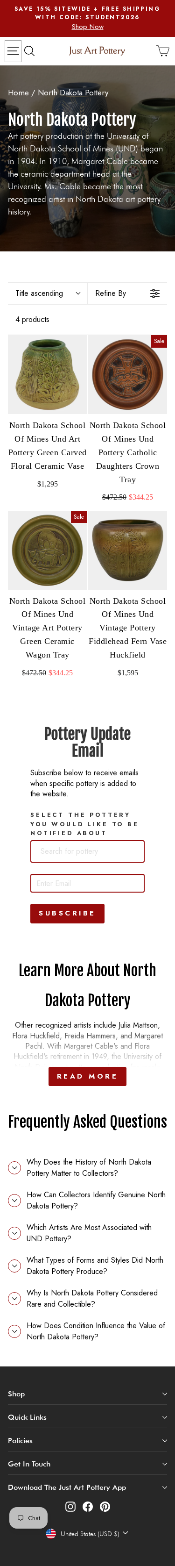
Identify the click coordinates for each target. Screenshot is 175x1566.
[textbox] (85, 851)
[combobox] (87, 851)
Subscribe (67, 913)
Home (18, 92)
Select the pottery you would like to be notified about (84, 823)
